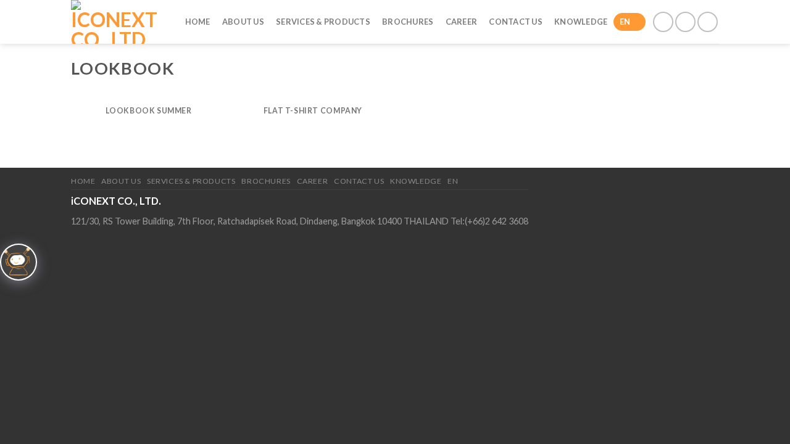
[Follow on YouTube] (707, 22)
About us (243, 22)
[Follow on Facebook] (663, 22)
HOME (197, 22)
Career (462, 22)
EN (625, 22)
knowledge (580, 22)
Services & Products (323, 22)
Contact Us (516, 22)
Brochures (407, 22)
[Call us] (685, 22)
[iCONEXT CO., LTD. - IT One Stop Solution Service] (115, 22)
